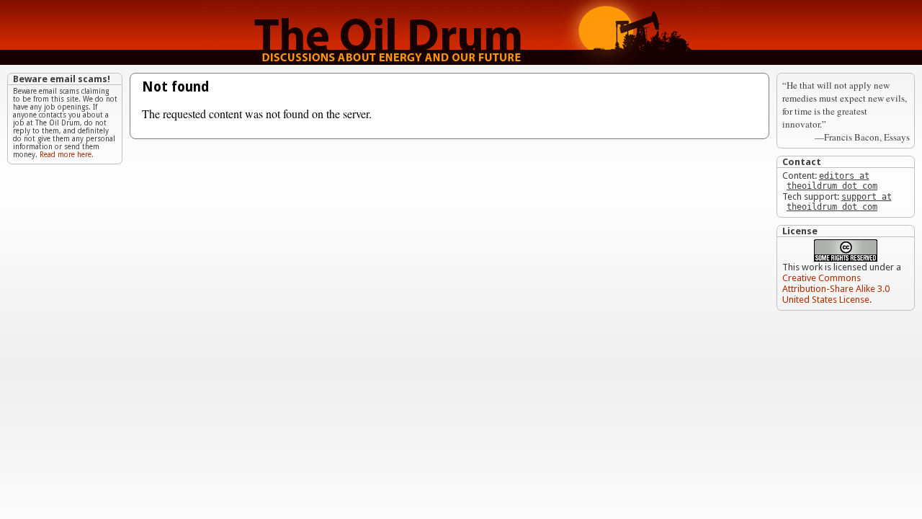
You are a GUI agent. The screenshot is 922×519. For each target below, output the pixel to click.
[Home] (461, 61)
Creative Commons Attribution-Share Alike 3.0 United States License (836, 288)
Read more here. (67, 155)
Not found (175, 86)
